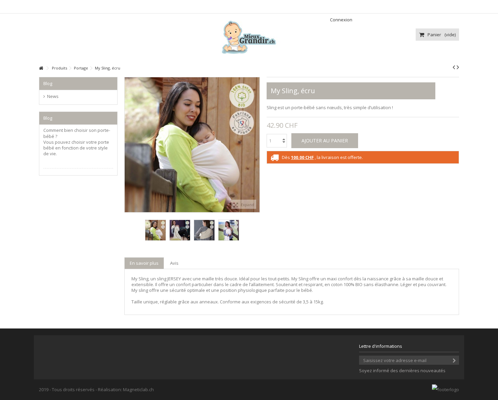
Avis (174, 263)
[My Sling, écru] (155, 230)
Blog (47, 83)
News (53, 96)
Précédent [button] (128, 145)
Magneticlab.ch (138, 389)
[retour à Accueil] (41, 68)
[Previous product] (454, 67)
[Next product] (458, 67)
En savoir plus (144, 263)
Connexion (340, 20)
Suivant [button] (256, 145)
